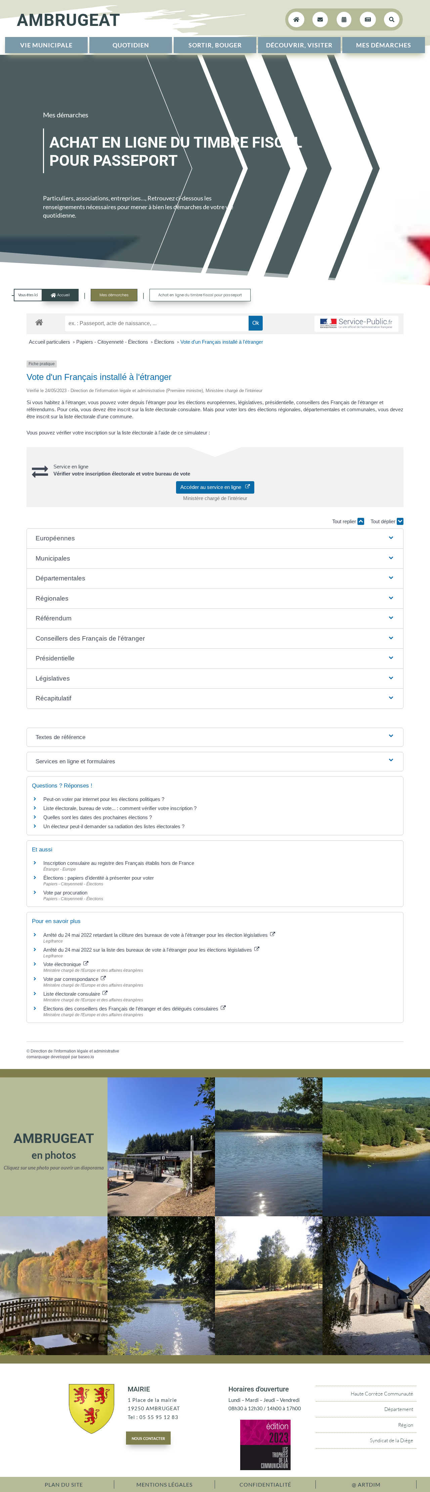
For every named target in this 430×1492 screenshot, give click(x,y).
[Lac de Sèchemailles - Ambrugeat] (268, 1214)
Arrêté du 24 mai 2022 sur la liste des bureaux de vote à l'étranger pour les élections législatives (148, 950)
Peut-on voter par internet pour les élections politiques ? (103, 799)
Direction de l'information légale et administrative (75, 1051)
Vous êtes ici (28, 295)
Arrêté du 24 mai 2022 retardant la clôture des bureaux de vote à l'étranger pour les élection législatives (156, 935)
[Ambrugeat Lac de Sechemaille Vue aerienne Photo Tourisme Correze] (376, 1214)
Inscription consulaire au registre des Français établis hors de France (118, 863)
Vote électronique (62, 964)
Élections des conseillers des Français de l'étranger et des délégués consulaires (131, 1008)
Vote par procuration (65, 892)
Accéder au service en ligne (212, 487)
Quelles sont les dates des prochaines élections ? (97, 817)
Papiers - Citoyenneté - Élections (112, 342)
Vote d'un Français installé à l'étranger (221, 342)
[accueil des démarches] (39, 322)
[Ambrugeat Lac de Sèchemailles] (161, 1353)
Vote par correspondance (71, 979)
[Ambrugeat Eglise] (376, 1353)
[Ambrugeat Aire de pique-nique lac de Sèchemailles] (268, 1353)
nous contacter (148, 1438)
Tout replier (344, 521)
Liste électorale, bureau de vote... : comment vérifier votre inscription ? (120, 808)
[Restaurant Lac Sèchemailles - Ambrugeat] (161, 1214)
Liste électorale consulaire (72, 994)
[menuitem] (46, 45)
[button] (215, 538)
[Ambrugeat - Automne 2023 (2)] (54, 1353)
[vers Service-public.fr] (356, 324)
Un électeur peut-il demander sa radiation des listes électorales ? (113, 826)
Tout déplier (384, 521)
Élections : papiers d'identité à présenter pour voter (98, 878)
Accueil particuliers (50, 342)
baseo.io (86, 1057)
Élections (165, 342)
